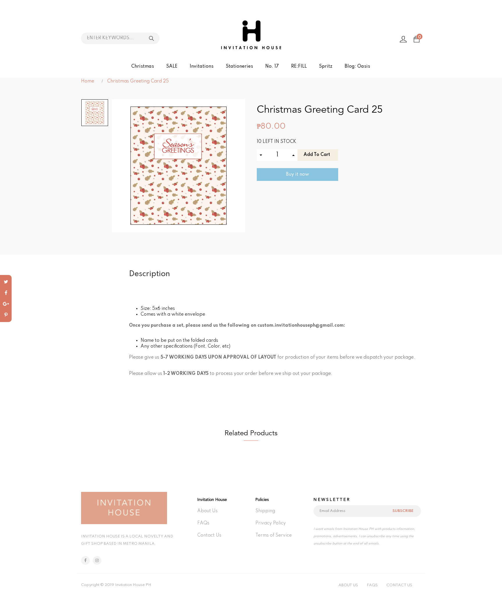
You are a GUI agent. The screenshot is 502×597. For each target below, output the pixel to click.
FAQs (203, 523)
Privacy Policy (270, 523)
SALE (172, 66)
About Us (207, 511)
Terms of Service (273, 535)
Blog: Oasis (357, 66)
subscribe (402, 511)
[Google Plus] (5, 304)
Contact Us (209, 535)
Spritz (325, 66)
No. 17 (272, 66)
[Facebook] (5, 292)
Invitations (202, 66)
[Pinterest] (5, 315)
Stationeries (239, 66)
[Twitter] (5, 281)
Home (87, 81)
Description (149, 274)
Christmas (142, 66)
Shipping (265, 511)
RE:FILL (299, 66)
